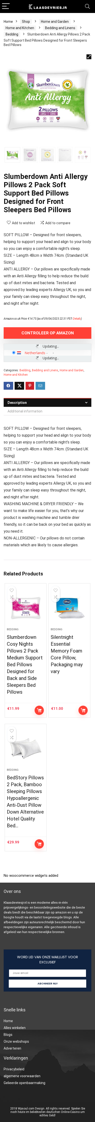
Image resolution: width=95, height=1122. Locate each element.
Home (8, 21)
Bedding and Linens (60, 28)
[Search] (87, 6)
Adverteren (12, 1048)
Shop (26, 21)
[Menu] (6, 6)
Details (77, 318)
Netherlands (35, 352)
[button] (88, 56)
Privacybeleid (14, 1069)
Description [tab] (17, 403)
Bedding (12, 34)
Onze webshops (16, 1041)
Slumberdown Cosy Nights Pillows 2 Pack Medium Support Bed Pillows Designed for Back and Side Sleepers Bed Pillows (25, 664)
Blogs (8, 1035)
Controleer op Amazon (47, 332)
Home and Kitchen (20, 28)
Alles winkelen (15, 1028)
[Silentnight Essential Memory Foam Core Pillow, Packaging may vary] (69, 607)
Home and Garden (55, 21)
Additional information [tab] (25, 411)
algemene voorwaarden (22, 1076)
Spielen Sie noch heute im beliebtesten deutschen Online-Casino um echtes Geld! (47, 1112)
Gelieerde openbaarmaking (24, 1083)
